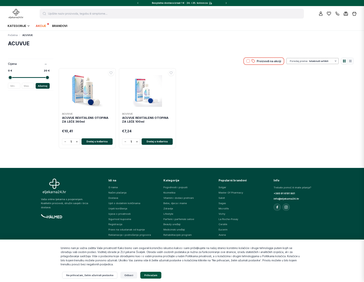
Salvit (222, 197)
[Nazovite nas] (337, 14)
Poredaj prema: (299, 61)
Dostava (113, 197)
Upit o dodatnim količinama (124, 203)
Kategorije (17, 26)
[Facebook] (277, 207)
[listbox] (323, 61)
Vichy (222, 213)
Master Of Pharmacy (231, 192)
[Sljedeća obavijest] (226, 3)
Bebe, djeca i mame (175, 203)
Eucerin (223, 229)
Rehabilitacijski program (177, 234)
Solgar (222, 187)
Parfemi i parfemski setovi (178, 219)
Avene (222, 234)
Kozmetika (169, 192)
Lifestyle (168, 213)
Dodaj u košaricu (97, 141)
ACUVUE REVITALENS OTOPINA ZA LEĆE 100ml (145, 119)
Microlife (224, 208)
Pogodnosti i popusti (175, 187)
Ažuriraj (42, 85)
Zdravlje (168, 208)
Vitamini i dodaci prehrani (178, 197)
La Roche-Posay (228, 219)
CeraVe (223, 224)
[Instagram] (286, 207)
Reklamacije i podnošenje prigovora (129, 234)
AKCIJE (41, 26)
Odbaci (128, 275)
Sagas (222, 203)
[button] (111, 73)
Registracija (115, 224)
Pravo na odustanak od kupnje (126, 229)
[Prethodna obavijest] (137, 3)
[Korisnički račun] (320, 14)
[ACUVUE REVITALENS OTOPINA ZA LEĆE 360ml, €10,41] (87, 90)
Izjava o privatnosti (119, 213)
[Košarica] (354, 14)
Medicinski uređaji (174, 229)
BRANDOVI (59, 26)
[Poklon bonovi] (346, 14)
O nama (113, 187)
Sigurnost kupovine (119, 219)
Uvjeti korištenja (117, 208)
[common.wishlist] (329, 14)
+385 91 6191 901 (284, 193)
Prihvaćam (151, 275)
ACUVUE (67, 113)
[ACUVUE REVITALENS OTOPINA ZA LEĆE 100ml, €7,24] (147, 90)
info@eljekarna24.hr (286, 198)
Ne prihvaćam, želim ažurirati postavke (89, 275)
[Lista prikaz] (350, 61)
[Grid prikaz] (344, 61)
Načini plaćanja (117, 192)
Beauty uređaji (171, 224)
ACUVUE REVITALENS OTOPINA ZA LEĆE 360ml (85, 119)
